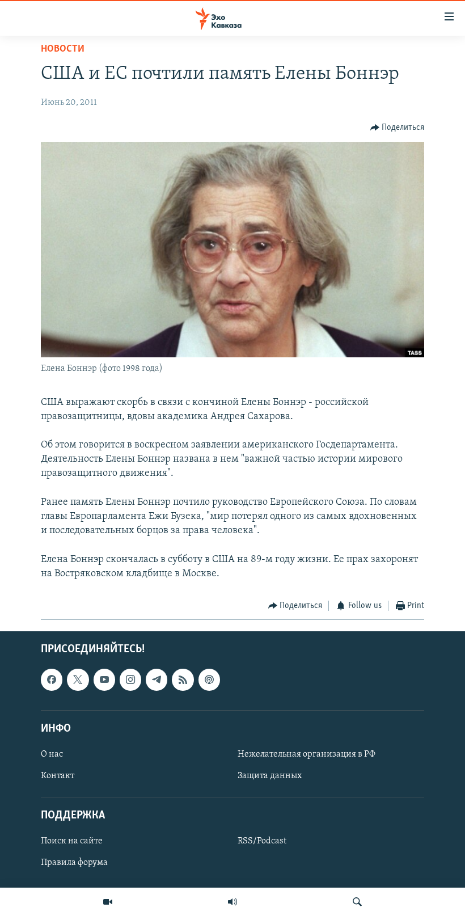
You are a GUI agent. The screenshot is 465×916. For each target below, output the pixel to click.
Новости (62, 49)
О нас (52, 754)
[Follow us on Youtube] (104, 680)
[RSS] (182, 680)
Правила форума (74, 863)
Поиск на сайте (72, 841)
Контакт (57, 775)
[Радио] (232, 902)
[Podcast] (209, 680)
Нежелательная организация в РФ (306, 754)
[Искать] (357, 902)
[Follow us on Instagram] (130, 680)
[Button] (397, 127)
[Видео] (108, 902)
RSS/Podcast (262, 841)
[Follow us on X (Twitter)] (77, 680)
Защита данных (270, 775)
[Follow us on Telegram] (156, 680)
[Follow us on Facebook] (51, 680)
